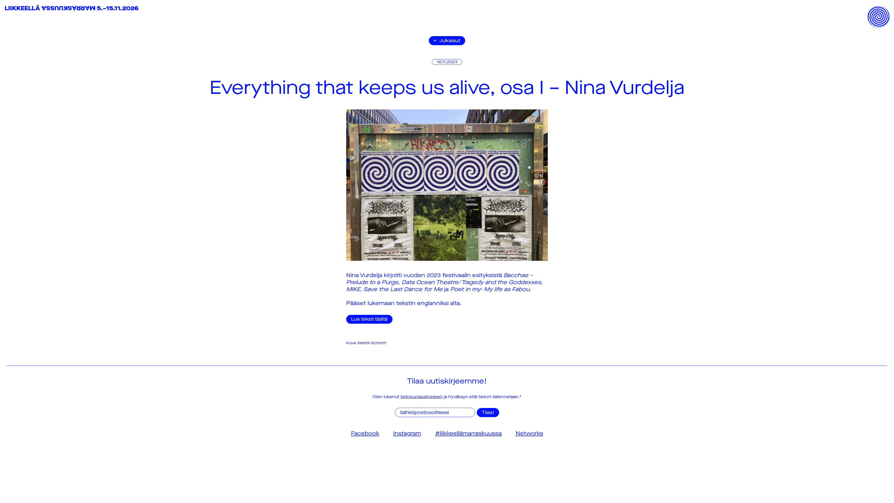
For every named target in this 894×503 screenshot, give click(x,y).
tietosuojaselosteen (421, 397)
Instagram (407, 433)
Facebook (365, 433)
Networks (529, 433)
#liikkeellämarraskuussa (468, 433)
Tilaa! (488, 412)
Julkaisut (449, 40)
